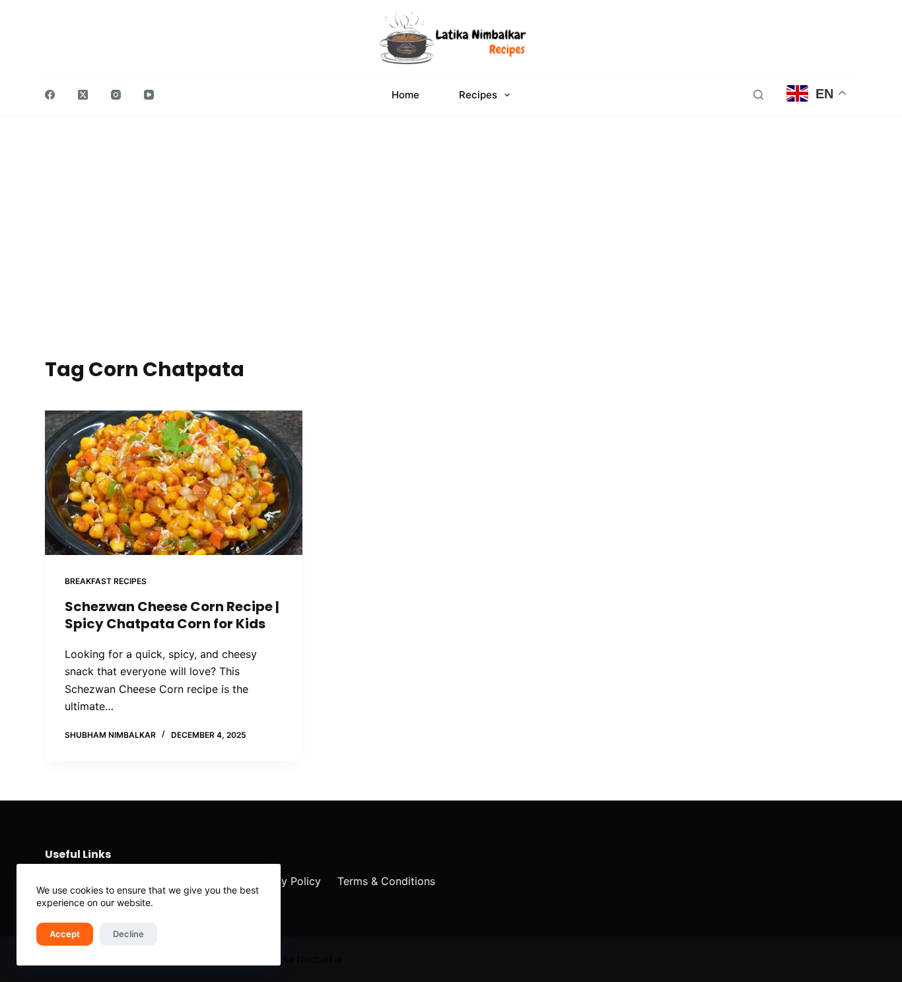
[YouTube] (149, 95)
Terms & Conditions (386, 881)
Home (405, 94)
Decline (128, 934)
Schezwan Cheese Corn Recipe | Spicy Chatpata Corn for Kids (172, 615)
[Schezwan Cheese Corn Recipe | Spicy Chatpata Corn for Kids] (173, 482)
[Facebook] (50, 95)
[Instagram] (116, 95)
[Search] (758, 95)
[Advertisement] (451, 255)
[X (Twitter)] (83, 95)
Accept (65, 934)
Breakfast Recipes (106, 581)
